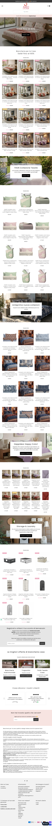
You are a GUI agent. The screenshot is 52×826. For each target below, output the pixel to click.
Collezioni (20, 809)
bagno (4, 756)
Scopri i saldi (26, 34)
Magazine (38, 791)
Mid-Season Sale (22, 802)
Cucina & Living (21, 807)
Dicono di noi (39, 789)
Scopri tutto (26, 57)
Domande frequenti (40, 786)
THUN (19, 812)
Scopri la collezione (26, 453)
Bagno (19, 805)
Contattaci (3, 788)
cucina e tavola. (6, 758)
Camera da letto (22, 804)
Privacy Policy (4, 804)
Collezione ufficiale (42, 679)
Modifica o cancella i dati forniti (8, 808)
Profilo (37, 802)
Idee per (20, 816)
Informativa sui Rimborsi (23, 786)
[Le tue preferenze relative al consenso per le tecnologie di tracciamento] (1, 619)
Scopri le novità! (26, 312)
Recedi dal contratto (23, 788)
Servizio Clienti (39, 788)
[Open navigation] (2, 5)
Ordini (37, 804)
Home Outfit (21, 810)
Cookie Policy (4, 806)
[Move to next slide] (48, 698)
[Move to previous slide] (3, 698)
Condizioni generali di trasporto (25, 789)
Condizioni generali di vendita (25, 791)
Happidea (20, 813)
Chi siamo (3, 786)
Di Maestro (20, 815)
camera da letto (12, 754)
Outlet (19, 818)
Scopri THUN (26, 175)
